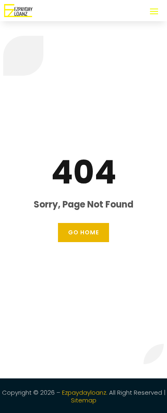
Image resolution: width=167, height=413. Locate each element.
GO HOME (83, 232)
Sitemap (83, 400)
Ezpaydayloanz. (84, 392)
